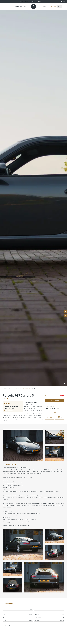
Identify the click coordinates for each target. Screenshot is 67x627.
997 (31, 617)
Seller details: (50, 404)
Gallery (10, 388)
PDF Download (59, 417)
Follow (53, 6)
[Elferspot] (33, 6)
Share (50, 417)
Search (17, 6)
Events (44, 6)
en (59, 6)
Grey (63, 617)
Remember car (55, 400)
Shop (39, 6)
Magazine (26, 6)
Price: (47, 395)
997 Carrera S (29, 611)
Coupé (30, 614)
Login (64, 1)
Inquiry (33, 388)
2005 (31, 609)
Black (63, 614)
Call (55, 412)
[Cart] (63, 6)
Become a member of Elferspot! (30, 1)
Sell (21, 6)
